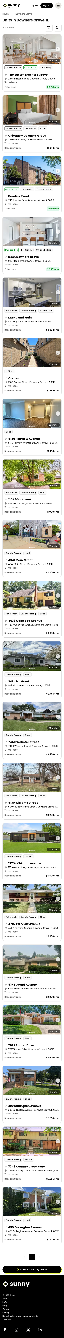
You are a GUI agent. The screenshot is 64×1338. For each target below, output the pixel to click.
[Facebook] (4, 1330)
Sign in (34, 5)
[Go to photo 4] (34, 61)
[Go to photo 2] (31, 61)
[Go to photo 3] (33, 61)
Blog (4, 1305)
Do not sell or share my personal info (20, 1316)
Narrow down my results (34, 1269)
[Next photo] (54, 49)
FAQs (4, 1302)
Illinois (5, 13)
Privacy (5, 1312)
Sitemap (6, 1319)
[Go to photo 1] (29, 61)
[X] (28, 1330)
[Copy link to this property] (6, 75)
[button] (32, 63)
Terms (5, 1309)
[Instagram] (16, 1330)
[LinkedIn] (40, 1330)
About (5, 1298)
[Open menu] (58, 5)
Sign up (46, 5)
